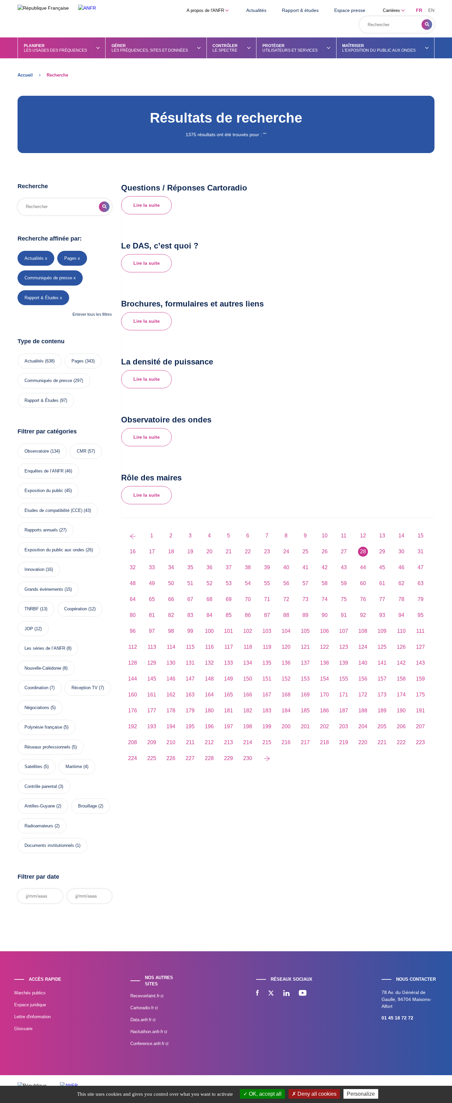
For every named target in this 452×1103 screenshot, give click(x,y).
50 (171, 583)
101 (228, 631)
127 (420, 647)
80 (133, 615)
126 (401, 647)
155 (343, 679)
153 (305, 679)
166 (247, 694)
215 (266, 742)
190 (401, 710)
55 (267, 583)
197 (228, 726)
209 (151, 742)
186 (324, 710)
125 (382, 647)
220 (362, 742)
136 (286, 663)
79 (421, 599)
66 (171, 599)
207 (420, 726)
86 (248, 615)
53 (229, 583)
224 (132, 758)
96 (133, 631)
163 (190, 694)
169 (305, 694)
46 (401, 567)
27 (344, 551)
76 (363, 599)
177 (151, 710)
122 (324, 647)
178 (170, 710)
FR (419, 10)
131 (190, 663)
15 (421, 535)
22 (248, 551)
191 (420, 710)
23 (267, 551)
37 (229, 567)
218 (324, 742)
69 (229, 599)
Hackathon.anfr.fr (147, 1031)
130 (170, 663)
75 (344, 599)
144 (132, 679)
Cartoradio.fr (142, 1007)
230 (247, 758)
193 (151, 726)
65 (152, 599)
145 (151, 679)
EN (431, 10)
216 (286, 742)
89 (305, 615)
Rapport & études (300, 10)
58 (325, 583)
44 (363, 567)
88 (286, 615)
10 (325, 535)
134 (247, 663)
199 (266, 726)
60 (363, 583)
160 (132, 694)
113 (152, 647)
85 (229, 615)
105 (305, 631)
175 (420, 694)
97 (152, 631)
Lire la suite (146, 205)
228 (209, 758)
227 (190, 758)
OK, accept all (265, 1094)
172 (362, 694)
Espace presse (349, 10)
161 (151, 694)
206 (401, 726)
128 (132, 663)
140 (362, 663)
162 (170, 694)
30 (401, 551)
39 (267, 567)
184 (286, 710)
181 (228, 710)
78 (401, 599)
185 (305, 710)
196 (209, 726)
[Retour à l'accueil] (87, 8)
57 (305, 583)
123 (343, 647)
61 (382, 583)
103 (266, 631)
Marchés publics (30, 992)
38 (248, 567)
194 (170, 726)
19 (190, 551)
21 (229, 551)
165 (228, 694)
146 (170, 679)
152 (286, 679)
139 (343, 663)
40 (286, 567)
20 (209, 551)
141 (382, 663)
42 (325, 567)
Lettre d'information (32, 1016)
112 (132, 647)
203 (343, 726)
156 (362, 679)
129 (151, 663)
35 (190, 567)
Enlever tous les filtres (92, 314)
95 (421, 615)
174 (401, 694)
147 (190, 679)
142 (401, 663)
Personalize (361, 1094)
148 (209, 679)
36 (209, 567)
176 (132, 710)
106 (324, 631)
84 (209, 615)
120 (286, 647)
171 (343, 694)
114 (171, 647)
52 (209, 583)
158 (401, 679)
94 (401, 615)
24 (286, 551)
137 (305, 663)
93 (382, 615)
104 (286, 631)
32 (133, 567)
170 (324, 694)
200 (286, 726)
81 (152, 615)
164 (209, 694)
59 (344, 583)
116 (209, 647)
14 (401, 535)
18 (171, 551)
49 (152, 583)
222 (401, 742)
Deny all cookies (316, 1094)
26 (325, 551)
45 (382, 567)
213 (228, 742)
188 (362, 710)
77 (382, 599)
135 (266, 663)
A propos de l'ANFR (206, 10)
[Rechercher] (427, 24)
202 (324, 726)
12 (363, 535)
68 (209, 599)
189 (382, 710)
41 (305, 567)
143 (420, 663)
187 (343, 710)
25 (305, 551)
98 (171, 631)
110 (401, 631)
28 (363, 551)
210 (170, 742)
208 (132, 742)
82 (171, 615)
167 (266, 694)
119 (267, 647)
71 (267, 599)
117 (228, 647)
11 (343, 535)
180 (209, 710)
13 (382, 535)
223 (420, 742)
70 (248, 599)
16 (133, 551)
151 (266, 679)
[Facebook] (257, 993)
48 (133, 583)
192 (132, 726)
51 (190, 583)
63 (421, 583)
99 (190, 631)
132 (209, 663)
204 (362, 726)
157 (382, 679)
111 (420, 631)
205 (382, 726)
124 (362, 647)
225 (151, 758)
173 (382, 694)
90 (325, 615)
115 (190, 647)
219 (343, 742)
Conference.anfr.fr (148, 1043)
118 (248, 647)
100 (209, 631)
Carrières (392, 10)
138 (324, 663)
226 (170, 758)
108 (362, 631)
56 (286, 583)
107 (343, 631)
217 (305, 742)
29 (382, 551)
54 (248, 583)
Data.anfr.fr (141, 1019)
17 (152, 551)
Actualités (256, 10)
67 (190, 599)
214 (247, 742)
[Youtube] (302, 993)
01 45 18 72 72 (397, 1017)
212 (209, 742)
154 (324, 679)
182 (247, 710)
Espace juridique (30, 1004)
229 (228, 758)
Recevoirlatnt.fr (145, 995)
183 (266, 710)
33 (152, 567)
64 (133, 599)
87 (267, 615)
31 (421, 551)
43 (344, 567)
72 (286, 599)
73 (305, 599)
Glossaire (23, 1028)
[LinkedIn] (286, 993)
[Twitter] (271, 993)
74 (325, 599)
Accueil (25, 75)
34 (171, 567)
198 (247, 726)
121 (305, 647)
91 (344, 615)
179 (190, 710)
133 (228, 663)
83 (190, 615)
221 (382, 742)
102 (247, 631)
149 (228, 679)
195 (190, 726)
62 (401, 583)
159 (420, 679)
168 (286, 694)
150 (247, 679)
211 (190, 742)
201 (305, 726)
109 (382, 631)
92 (363, 615)
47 (421, 567)
